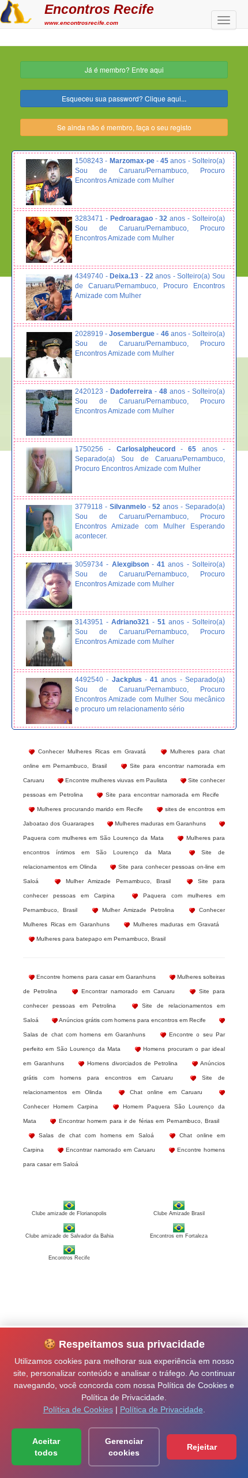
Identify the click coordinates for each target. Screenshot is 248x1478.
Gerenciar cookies (124, 1446)
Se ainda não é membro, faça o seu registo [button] (124, 127)
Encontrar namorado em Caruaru (126, 991)
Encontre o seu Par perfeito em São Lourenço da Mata (124, 1041)
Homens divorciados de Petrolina (131, 1063)
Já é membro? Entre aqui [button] (124, 69)
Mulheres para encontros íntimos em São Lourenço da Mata (124, 845)
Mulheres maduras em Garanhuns (159, 823)
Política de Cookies (78, 1409)
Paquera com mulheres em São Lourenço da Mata (93, 838)
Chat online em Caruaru (164, 1092)
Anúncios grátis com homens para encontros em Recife (132, 1020)
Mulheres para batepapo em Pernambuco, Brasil (100, 939)
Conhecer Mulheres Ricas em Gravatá (90, 751)
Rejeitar (202, 1446)
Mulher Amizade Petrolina (136, 910)
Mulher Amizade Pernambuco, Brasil (116, 881)
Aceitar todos (46, 1446)
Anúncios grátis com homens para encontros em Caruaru (124, 1070)
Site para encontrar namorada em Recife (161, 794)
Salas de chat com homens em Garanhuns (84, 1034)
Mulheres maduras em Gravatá (174, 924)
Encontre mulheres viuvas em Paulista (115, 780)
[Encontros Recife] (16, 10)
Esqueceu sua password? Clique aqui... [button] (124, 98)
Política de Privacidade (161, 1409)
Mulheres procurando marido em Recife (89, 809)
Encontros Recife (99, 9)
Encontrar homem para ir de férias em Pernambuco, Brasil (137, 1121)
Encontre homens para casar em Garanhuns (95, 977)
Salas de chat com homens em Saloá (94, 1135)
